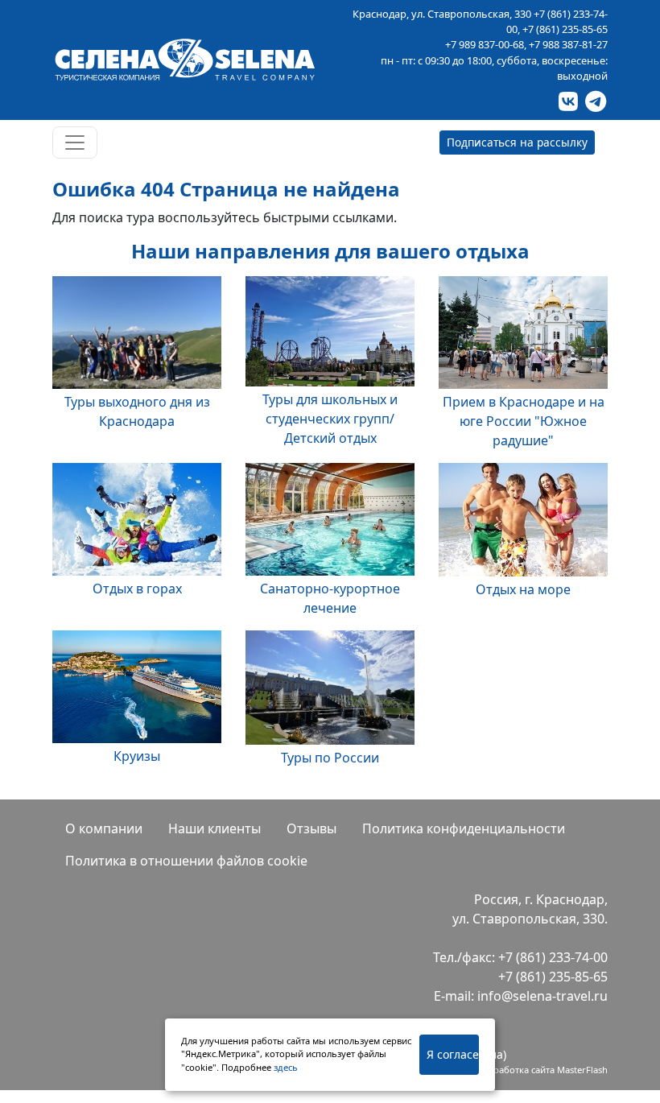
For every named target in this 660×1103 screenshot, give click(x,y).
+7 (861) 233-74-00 (553, 957)
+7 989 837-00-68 (484, 44)
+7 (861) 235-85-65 (565, 29)
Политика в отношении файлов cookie (186, 861)
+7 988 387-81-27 (568, 44)
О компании (103, 828)
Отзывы (311, 828)
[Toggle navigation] (74, 142)
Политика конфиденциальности (463, 828)
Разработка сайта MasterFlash (543, 1070)
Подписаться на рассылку (517, 142)
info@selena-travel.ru (542, 996)
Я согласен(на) (453, 1054)
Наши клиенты (214, 828)
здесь (286, 1067)
